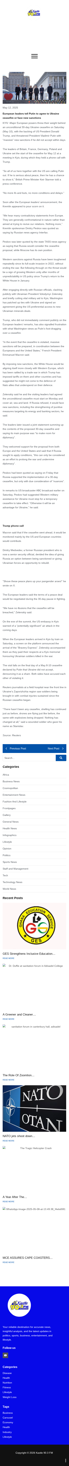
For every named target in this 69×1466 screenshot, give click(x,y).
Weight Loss (9, 1397)
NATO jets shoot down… (19, 1136)
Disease (7, 1373)
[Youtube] (5, 1355)
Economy (8, 1422)
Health (6, 1378)
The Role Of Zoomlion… (18, 1075)
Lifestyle (7, 1392)
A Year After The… (15, 1197)
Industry (7, 1432)
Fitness (7, 1387)
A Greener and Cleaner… (19, 1014)
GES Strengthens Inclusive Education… (29, 953)
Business (8, 1413)
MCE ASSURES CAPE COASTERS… (28, 1257)
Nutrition (7, 1383)
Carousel (8, 1418)
